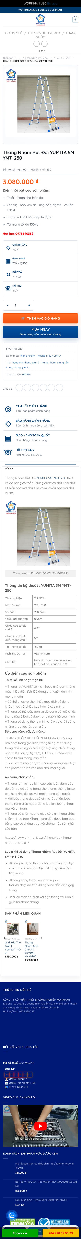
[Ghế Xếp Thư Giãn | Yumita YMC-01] (13, 928)
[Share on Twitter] (35, 387)
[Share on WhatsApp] (19, 387)
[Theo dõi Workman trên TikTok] (14, 1056)
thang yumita (21, 367)
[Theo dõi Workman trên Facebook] (5, 1056)
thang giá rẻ (31, 362)
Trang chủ (13, 33)
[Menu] (5, 19)
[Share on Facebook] (27, 387)
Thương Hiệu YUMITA (44, 33)
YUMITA (26, 374)
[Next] (41, 945)
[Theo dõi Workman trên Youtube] (10, 1056)
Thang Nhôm (62, 58)
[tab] (40, 468)
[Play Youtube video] (40, 1126)
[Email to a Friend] (43, 387)
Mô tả (9, 468)
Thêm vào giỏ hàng (43, 318)
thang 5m (17, 362)
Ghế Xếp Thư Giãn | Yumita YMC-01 (13, 947)
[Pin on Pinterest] (51, 387)
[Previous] (5, 945)
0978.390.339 (26, 1011)
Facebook (20, 1233)
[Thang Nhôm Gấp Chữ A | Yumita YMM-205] (33, 928)
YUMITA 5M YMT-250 (51, 478)
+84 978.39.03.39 (61, 1233)
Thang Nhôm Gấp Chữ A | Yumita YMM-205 (31, 949)
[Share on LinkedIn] (59, 387)
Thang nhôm (48, 362)
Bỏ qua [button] (52, 3)
